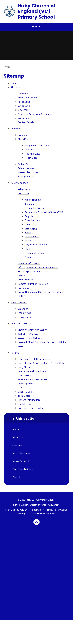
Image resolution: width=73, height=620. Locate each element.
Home (7, 66)
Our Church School (21, 323)
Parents (15, 352)
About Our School (27, 97)
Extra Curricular (33, 220)
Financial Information (29, 263)
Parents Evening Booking (31, 408)
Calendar (23, 308)
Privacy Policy (53, 509)
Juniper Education (50, 504)
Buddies (22, 135)
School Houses (26, 168)
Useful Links (24, 403)
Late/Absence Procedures (32, 371)
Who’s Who (24, 105)
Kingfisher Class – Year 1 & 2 (40, 145)
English (29, 216)
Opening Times (26, 383)
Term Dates (24, 395)
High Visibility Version (16, 509)
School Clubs (25, 391)
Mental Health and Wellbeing (33, 379)
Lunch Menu (24, 375)
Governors (24, 109)
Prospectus (24, 101)
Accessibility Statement (43, 513)
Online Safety (25, 164)
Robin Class (31, 157)
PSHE (28, 248)
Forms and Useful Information (34, 359)
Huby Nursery (25, 367)
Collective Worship (28, 333)
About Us (16, 87)
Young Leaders (26, 176)
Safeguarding (25, 287)
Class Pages (24, 139)
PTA (20, 387)
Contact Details (26, 122)
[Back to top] (36, 522)
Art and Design (33, 199)
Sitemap (36, 509)
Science (29, 257)
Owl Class (30, 149)
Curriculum (23, 193)
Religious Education (35, 252)
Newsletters (24, 317)
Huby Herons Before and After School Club (41, 363)
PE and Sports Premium (30, 271)
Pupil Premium (25, 279)
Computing (31, 203)
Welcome (23, 93)
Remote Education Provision (33, 283)
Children (15, 128)
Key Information (19, 182)
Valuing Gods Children (30, 338)
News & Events (19, 302)
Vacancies (23, 118)
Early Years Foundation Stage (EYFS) (44, 212)
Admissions (24, 189)
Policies (22, 275)
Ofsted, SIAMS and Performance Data (38, 267)
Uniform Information (29, 399)
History (29, 232)
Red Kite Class (32, 153)
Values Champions (28, 172)
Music (28, 240)
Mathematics (32, 236)
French (28, 224)
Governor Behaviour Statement (35, 114)
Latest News (24, 312)
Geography (31, 228)
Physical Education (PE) (37, 244)
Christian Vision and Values (32, 329)
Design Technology (35, 208)
